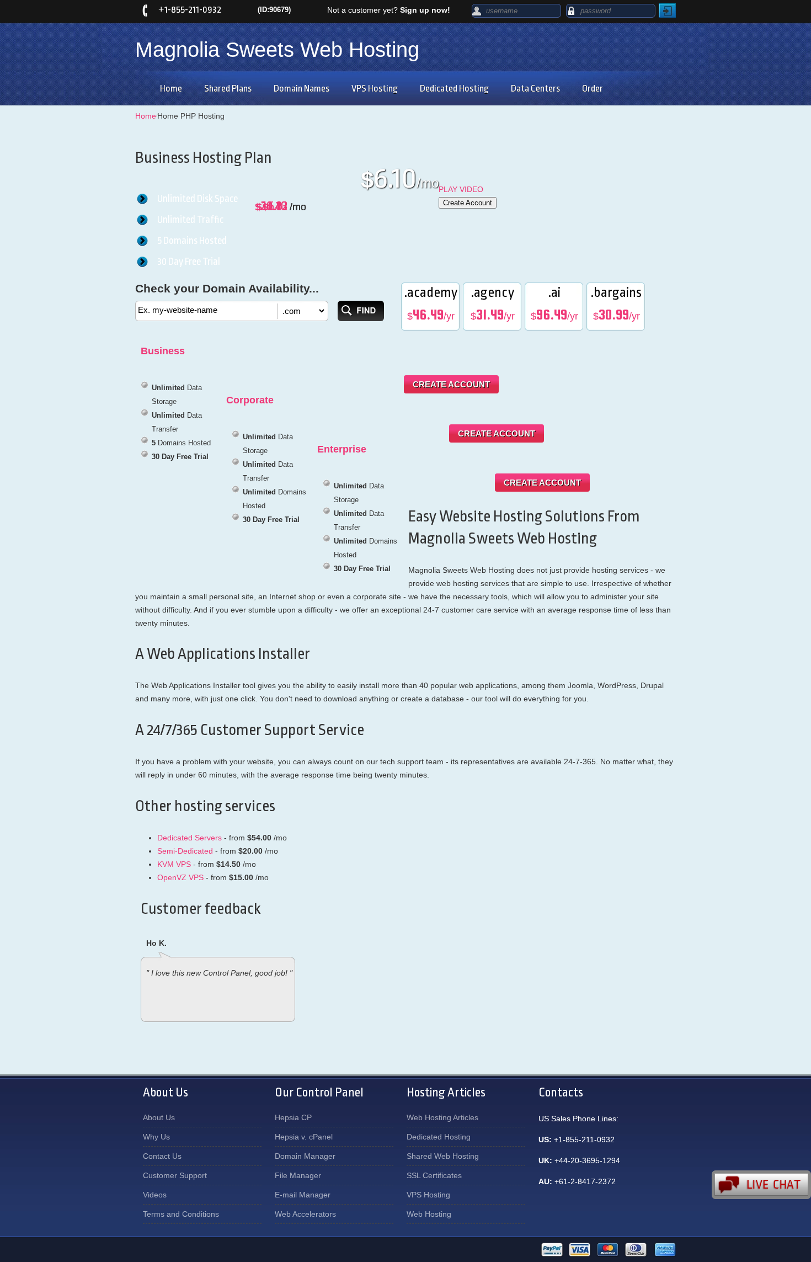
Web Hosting (429, 1214)
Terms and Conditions (181, 1214)
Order (592, 88)
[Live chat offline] (761, 1184)
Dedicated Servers (189, 837)
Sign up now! (425, 10)
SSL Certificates (434, 1175)
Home (171, 88)
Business (163, 350)
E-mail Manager (302, 1194)
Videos (155, 1194)
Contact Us (162, 1156)
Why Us (156, 1136)
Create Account (467, 203)
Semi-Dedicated (185, 850)
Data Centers (535, 88)
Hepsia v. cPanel (304, 1136)
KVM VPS (174, 864)
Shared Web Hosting (443, 1156)
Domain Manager (305, 1156)
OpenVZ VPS (180, 877)
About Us (159, 1117)
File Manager (298, 1175)
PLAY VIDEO (461, 189)
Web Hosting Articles (442, 1117)
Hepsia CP (293, 1117)
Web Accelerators (305, 1214)
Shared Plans (228, 88)
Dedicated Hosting (454, 88)
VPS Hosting (374, 88)
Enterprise (341, 449)
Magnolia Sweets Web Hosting (277, 49)
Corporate (250, 400)
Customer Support (175, 1175)
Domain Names (301, 88)
